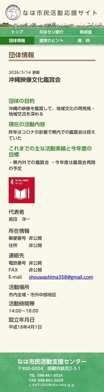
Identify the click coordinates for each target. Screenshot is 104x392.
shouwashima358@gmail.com (61, 277)
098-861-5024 (50, 375)
